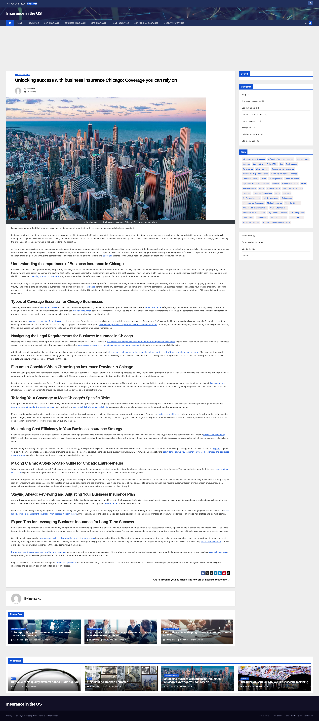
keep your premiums (67, 562)
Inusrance (287, 193)
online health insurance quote (254, 208)
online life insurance (278, 208)
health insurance (249, 188)
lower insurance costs (211, 541)
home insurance (273, 188)
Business (246, 164)
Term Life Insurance (278, 217)
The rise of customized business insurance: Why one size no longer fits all (118, 633)
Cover (263, 179)
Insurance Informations (38, 640)
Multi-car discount (292, 203)
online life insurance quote (253, 213)
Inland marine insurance (293, 188)
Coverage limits (275, 179)
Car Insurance (52, 23)
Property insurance (82, 310)
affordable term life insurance (280, 159)
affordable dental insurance (253, 159)
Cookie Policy (248, 249)
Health (303, 183)
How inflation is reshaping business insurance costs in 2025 (197, 633)
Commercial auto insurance (283, 169)
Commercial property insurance (255, 174)
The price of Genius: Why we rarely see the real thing (274, 682)
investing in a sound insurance (45, 276)
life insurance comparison (253, 203)
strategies (107, 255)
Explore (216, 448)
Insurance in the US (24, 13)
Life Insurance (99, 23)
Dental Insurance (292, 179)
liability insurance (153, 307)
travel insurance (296, 217)
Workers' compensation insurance (276, 222)
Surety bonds (261, 217)
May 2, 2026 (18, 686)
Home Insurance (120, 23)
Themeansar (52, 716)
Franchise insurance (290, 183)
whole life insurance (250, 222)
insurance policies (48, 307)
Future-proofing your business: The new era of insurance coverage (190, 579)
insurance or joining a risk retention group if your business (67, 538)
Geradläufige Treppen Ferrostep (107, 682)
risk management (217, 383)
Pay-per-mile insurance (277, 213)
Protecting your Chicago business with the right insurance (38, 552)
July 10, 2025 (172, 686)
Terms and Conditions (252, 242)
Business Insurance (75, 23)
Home (20, 23)
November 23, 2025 (98, 686)
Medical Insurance (274, 203)
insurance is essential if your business (45, 321)
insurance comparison (262, 193)
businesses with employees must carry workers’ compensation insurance (141, 341)
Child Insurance (262, 169)
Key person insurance (251, 198)
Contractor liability (250, 179)
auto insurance (110, 503)
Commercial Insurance (146, 23)
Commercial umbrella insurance (284, 174)
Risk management (297, 213)
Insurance (33, 23)
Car (281, 164)
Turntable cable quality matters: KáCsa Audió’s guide (45, 682)
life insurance (286, 198)
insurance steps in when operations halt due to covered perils (128, 324)
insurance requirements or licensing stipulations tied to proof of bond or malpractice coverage (154, 352)
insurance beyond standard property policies (32, 407)
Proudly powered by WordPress (18, 716)
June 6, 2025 (249, 686)
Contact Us (247, 255)
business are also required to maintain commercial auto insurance (108, 345)
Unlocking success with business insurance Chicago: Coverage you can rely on (192, 680)
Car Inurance (247, 169)
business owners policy (214, 434)
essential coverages (218, 552)
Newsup (42, 716)
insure (277, 193)
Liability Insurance (174, 23)
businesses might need (168, 414)
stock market (247, 217)
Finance (275, 183)
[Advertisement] (159, 45)
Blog (244, 94)
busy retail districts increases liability (90, 407)
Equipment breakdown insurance (255, 183)
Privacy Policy (248, 235)
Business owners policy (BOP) (265, 164)
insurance (90, 287)
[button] (306, 23)
